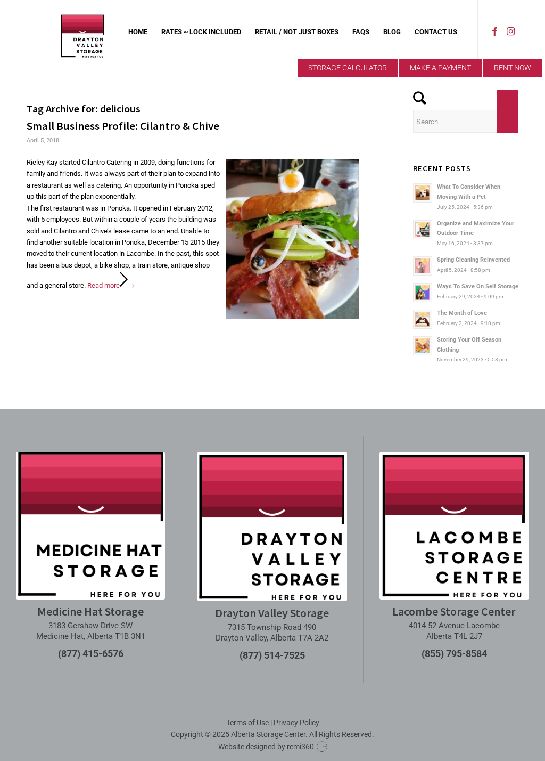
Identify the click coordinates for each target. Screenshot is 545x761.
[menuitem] (137, 32)
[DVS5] (82, 32)
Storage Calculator (347, 67)
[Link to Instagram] (510, 31)
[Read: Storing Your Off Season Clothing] (422, 345)
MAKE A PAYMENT (440, 67)
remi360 (301, 746)
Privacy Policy (296, 722)
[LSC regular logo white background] (454, 526)
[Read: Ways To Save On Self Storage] (422, 292)
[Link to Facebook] (494, 31)
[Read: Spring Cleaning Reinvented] (422, 266)
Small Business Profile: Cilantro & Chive (123, 126)
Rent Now (512, 67)
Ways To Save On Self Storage (477, 286)
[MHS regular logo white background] (90, 526)
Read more (103, 285)
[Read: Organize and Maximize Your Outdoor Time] (422, 229)
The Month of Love (462, 313)
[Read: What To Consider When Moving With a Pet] (422, 193)
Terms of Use (247, 722)
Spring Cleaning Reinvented (473, 259)
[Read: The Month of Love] (422, 319)
